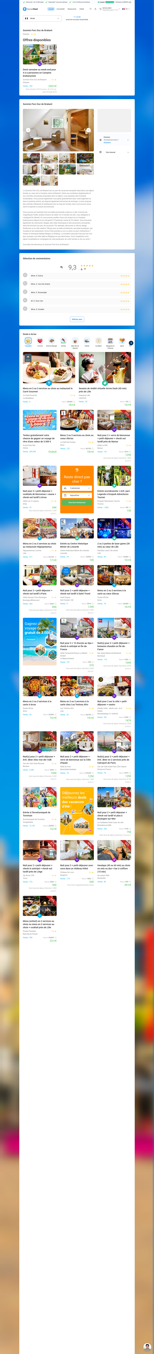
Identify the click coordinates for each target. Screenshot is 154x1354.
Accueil (50, 9)
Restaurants (72, 9)
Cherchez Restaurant (76, 502)
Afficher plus (77, 319)
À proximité (60, 9)
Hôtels (81, 9)
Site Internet (114, 152)
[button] (28, 130)
